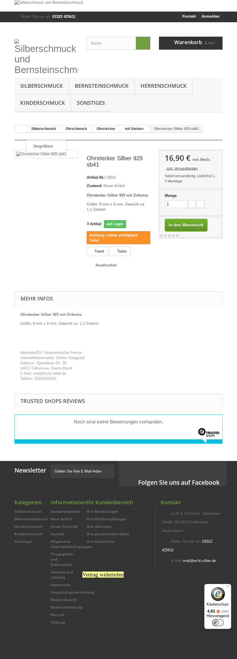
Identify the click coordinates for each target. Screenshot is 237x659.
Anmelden (210, 16)
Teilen (121, 251)
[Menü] (227, 587)
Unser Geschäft (64, 526)
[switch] (218, 622)
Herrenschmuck (163, 85)
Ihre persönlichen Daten (108, 534)
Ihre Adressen (99, 526)
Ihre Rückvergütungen (106, 519)
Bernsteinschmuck (102, 85)
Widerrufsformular (67, 607)
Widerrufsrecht (64, 600)
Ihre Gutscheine (101, 541)
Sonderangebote (65, 511)
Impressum (61, 585)
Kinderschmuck (42, 102)
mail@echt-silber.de (199, 561)
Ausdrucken (106, 265)
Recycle (57, 615)
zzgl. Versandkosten (182, 169)
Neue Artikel (61, 519)
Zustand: (94, 186)
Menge (171, 195)
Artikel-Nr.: (96, 177)
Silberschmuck (41, 85)
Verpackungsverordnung (73, 592)
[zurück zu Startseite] (20, 128)
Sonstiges (91, 102)
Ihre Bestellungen (102, 511)
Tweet (98, 251)
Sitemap (58, 622)
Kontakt (189, 16)
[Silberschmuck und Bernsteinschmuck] (118, 6)
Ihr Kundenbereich (110, 502)
